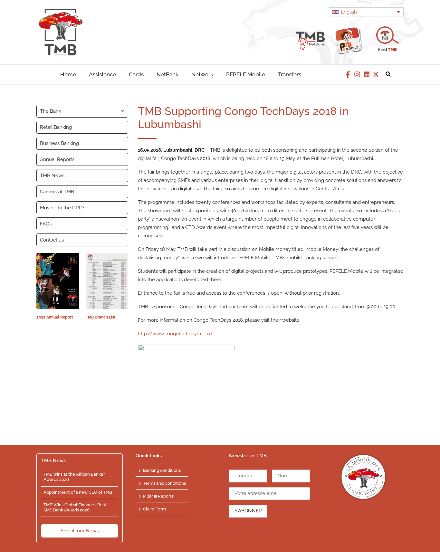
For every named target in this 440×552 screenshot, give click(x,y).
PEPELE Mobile (245, 74)
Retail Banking (56, 127)
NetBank (167, 74)
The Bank (50, 111)
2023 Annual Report (54, 317)
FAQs (46, 224)
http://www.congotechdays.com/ (175, 334)
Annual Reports (57, 159)
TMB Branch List (101, 317)
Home (68, 74)
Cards (136, 74)
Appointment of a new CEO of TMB (77, 492)
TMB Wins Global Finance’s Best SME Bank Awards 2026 (74, 507)
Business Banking (59, 143)
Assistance (102, 74)
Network (202, 74)
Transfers (289, 74)
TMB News (52, 175)
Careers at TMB (57, 192)
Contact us (52, 240)
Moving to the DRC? (62, 208)
